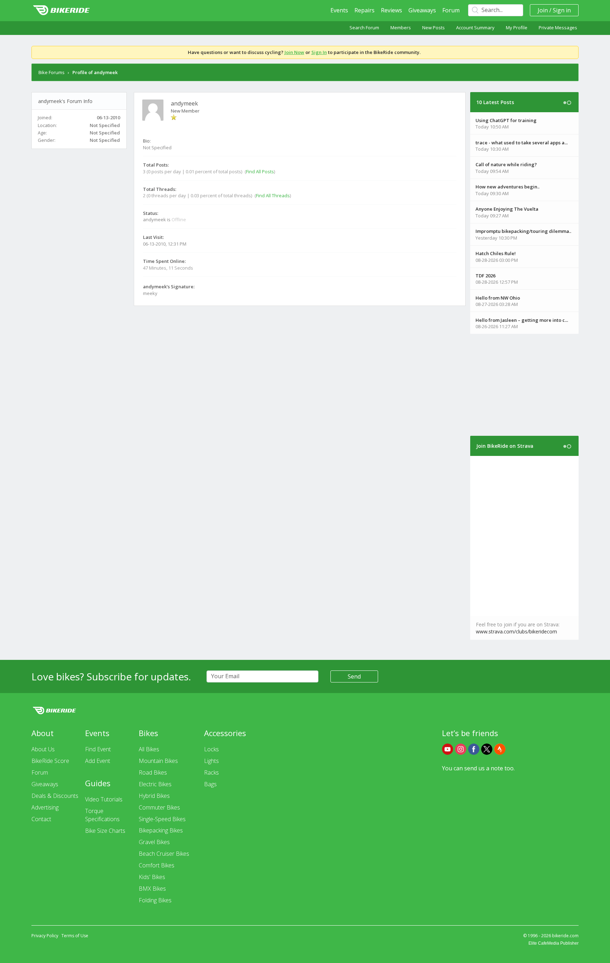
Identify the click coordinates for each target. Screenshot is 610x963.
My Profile (516, 27)
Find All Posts (260, 171)
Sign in (562, 10)
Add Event (97, 761)
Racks (211, 772)
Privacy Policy (44, 936)
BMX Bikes (152, 888)
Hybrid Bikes (154, 796)
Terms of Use (74, 936)
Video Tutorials (103, 799)
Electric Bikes (155, 784)
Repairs (364, 10)
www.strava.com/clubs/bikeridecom (516, 631)
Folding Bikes (155, 900)
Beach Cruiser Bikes (164, 853)
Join (543, 10)
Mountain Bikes (158, 761)
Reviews (391, 10)
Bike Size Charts (105, 831)
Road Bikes (153, 772)
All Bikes (149, 749)
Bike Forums (51, 72)
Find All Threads (273, 195)
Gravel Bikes (154, 842)
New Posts (433, 27)
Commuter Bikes (159, 807)
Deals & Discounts (54, 796)
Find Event (98, 749)
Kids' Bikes (152, 877)
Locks (211, 749)
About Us (43, 749)
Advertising (45, 807)
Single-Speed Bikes (162, 819)
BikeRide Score (50, 761)
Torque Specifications (102, 815)
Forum (451, 10)
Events (339, 10)
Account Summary (475, 27)
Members (400, 27)
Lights (211, 761)
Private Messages (558, 27)
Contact (41, 819)
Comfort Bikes (156, 865)
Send (354, 676)
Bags (210, 784)
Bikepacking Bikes (161, 830)
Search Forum (364, 27)
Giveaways (422, 10)
